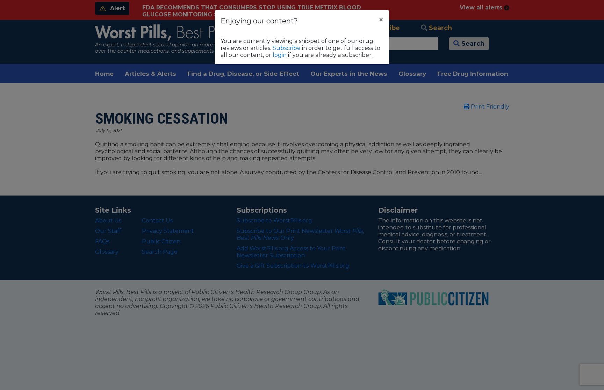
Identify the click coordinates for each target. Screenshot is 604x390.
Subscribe (287, 48)
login (280, 55)
